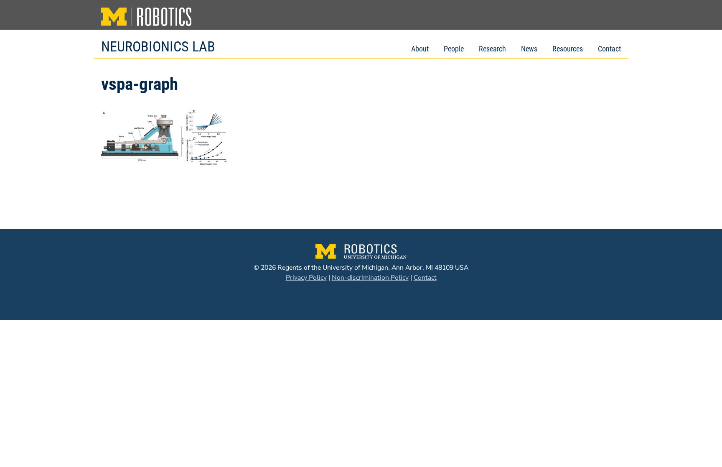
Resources (567, 48)
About (420, 48)
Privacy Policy (306, 277)
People (454, 48)
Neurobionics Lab (158, 46)
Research (492, 48)
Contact (609, 48)
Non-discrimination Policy (370, 277)
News (529, 48)
